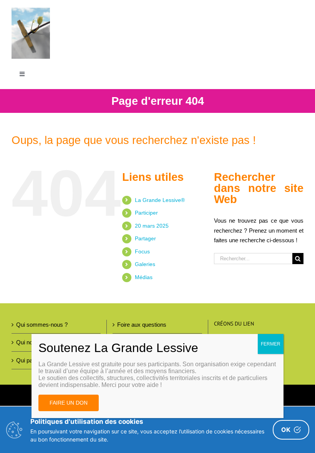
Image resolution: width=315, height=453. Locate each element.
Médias (144, 277)
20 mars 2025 (152, 226)
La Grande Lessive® (160, 200)
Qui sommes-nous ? (42, 324)
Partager (145, 238)
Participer (146, 213)
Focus (142, 251)
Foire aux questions (141, 324)
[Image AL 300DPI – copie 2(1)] (31, 10)
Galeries (145, 264)
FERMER (270, 344)
